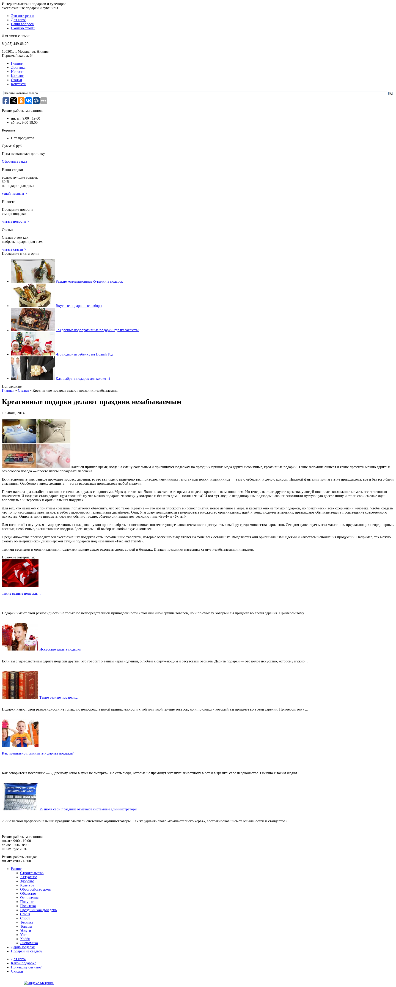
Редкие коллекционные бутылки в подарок (89, 281)
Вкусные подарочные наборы (79, 306)
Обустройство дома (35, 889)
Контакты (18, 84)
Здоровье (27, 881)
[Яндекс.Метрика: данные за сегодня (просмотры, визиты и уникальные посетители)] (39, 983)
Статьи (16, 80)
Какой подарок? (23, 963)
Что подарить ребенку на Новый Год (84, 354)
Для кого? (18, 20)
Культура (27, 885)
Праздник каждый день (38, 910)
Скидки (17, 971)
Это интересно (22, 16)
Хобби (25, 939)
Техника (26, 922)
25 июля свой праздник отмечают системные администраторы (88, 809)
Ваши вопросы (22, 24)
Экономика (29, 943)
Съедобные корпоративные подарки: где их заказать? (97, 330)
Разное (16, 869)
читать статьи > (14, 249)
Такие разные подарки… (58, 697)
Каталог (17, 76)
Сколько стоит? (23, 28)
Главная (17, 63)
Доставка (18, 67)
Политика (28, 906)
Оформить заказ (14, 161)
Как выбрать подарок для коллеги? (83, 378)
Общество (28, 893)
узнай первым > (14, 193)
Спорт (25, 918)
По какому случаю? (26, 967)
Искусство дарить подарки (60, 649)
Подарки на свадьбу (26, 951)
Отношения (29, 898)
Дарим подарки (23, 947)
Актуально (28, 877)
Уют (23, 935)
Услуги (25, 930)
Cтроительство (32, 873)
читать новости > (15, 221)
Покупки (27, 902)
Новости (18, 72)
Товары (26, 926)
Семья (25, 914)
